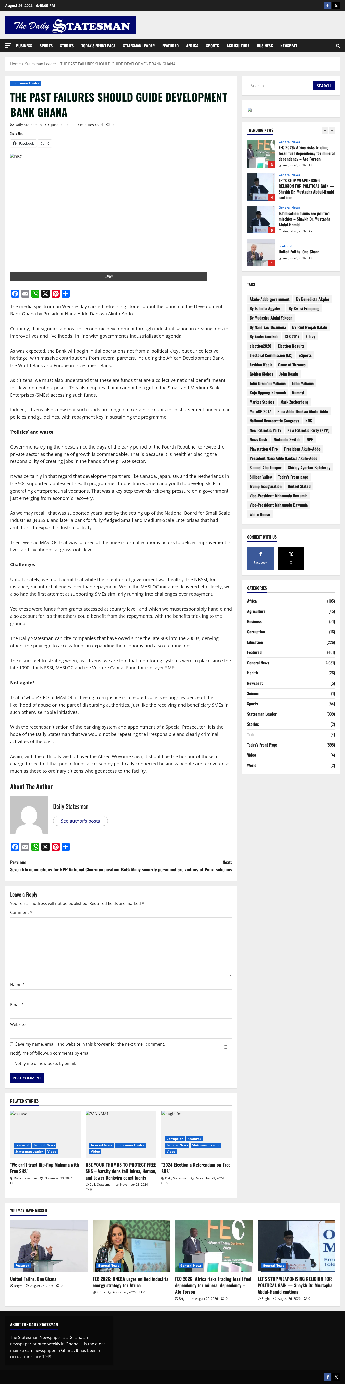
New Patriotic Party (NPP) (308, 430)
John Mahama (303, 383)
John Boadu (288, 374)
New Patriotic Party (265, 430)
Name (17, 984)
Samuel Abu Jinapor (266, 467)
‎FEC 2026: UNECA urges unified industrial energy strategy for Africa (261, 252)
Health (252, 673)
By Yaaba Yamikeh (264, 336)
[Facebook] (327, 5)
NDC (308, 421)
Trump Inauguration (266, 486)
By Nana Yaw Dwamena (268, 327)
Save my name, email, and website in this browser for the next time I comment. (90, 1044)
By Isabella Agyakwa (266, 308)
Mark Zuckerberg (294, 402)
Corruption (175, 1139)
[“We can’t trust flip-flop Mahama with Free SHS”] (45, 1134)
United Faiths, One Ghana (261, 219)
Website (18, 1024)
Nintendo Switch (287, 439)
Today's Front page (293, 477)
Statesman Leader (139, 45)
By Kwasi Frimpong (304, 308)
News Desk (258, 439)
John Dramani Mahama (268, 383)
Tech (250, 734)
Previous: (64, 866)
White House (260, 514)
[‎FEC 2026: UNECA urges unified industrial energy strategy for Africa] (131, 1246)
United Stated (299, 486)
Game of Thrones (292, 364)
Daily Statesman (28, 124)
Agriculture (238, 45)
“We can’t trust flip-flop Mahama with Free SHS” (44, 1167)
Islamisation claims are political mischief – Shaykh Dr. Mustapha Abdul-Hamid (261, 187)
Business (24, 45)
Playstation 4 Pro (264, 449)
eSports (305, 355)
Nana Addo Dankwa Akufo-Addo (302, 411)
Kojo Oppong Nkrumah (268, 393)
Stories (67, 45)
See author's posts (80, 821)
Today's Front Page (262, 745)
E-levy (310, 336)
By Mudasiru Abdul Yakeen (271, 318)
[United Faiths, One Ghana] (49, 1246)
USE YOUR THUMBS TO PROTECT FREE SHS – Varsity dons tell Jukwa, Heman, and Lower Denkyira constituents (121, 1171)
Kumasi (298, 393)
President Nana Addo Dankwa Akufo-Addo (283, 458)
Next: (176, 866)
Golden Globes (261, 374)
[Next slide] (332, 130)
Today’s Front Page (98, 45)
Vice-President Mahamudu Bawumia (279, 505)
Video (51, 1151)
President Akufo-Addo (302, 449)
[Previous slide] (325, 130)
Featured (170, 45)
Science (253, 693)
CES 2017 (292, 336)
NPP (310, 439)
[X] (336, 5)
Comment (21, 912)
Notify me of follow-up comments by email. (50, 1053)
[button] (8, 45)
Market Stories (262, 402)
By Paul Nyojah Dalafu (309, 327)
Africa (192, 45)
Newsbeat (288, 45)
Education (255, 642)
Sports (46, 45)
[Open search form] (338, 46)
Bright (18, 1286)
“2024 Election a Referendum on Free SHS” (195, 1167)
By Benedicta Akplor (312, 299)
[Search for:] (280, 85)
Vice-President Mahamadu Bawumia (278, 496)
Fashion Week (261, 364)
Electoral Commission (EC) (271, 355)
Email (17, 1004)
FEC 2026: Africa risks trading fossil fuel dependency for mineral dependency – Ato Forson (213, 1285)
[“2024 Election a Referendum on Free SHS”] (196, 1134)
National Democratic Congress (274, 421)
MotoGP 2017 (260, 411)
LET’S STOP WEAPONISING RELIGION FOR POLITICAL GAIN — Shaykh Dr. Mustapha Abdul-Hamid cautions (261, 154)
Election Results (291, 346)
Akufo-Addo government (270, 299)
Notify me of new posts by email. (45, 1063)
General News (44, 1145)
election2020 (261, 346)
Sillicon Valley (261, 477)
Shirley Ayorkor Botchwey (309, 467)
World (251, 765)
